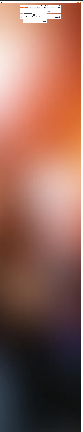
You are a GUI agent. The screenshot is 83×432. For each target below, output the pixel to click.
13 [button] (39, 16)
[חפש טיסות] (82, 4)
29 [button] (36, 19)
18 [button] (42, 18)
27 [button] (39, 19)
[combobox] (53, 7)
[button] (0, 0)
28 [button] (32, 19)
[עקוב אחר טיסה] (82, 10)
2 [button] (29, 13)
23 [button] (45, 19)
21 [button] (32, 18)
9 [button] (45, 16)
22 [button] (36, 18)
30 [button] (45, 21)
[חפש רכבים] (82, 7)
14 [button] (32, 16)
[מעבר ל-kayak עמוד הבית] (79, 2)
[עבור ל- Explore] (82, 9)
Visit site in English (39, 0)
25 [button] (42, 19)
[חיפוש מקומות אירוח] (82, 5)
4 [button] (26, 13)
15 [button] (36, 16)
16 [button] (45, 18)
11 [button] (42, 16)
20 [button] (39, 18)
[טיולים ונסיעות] (82, 12)
